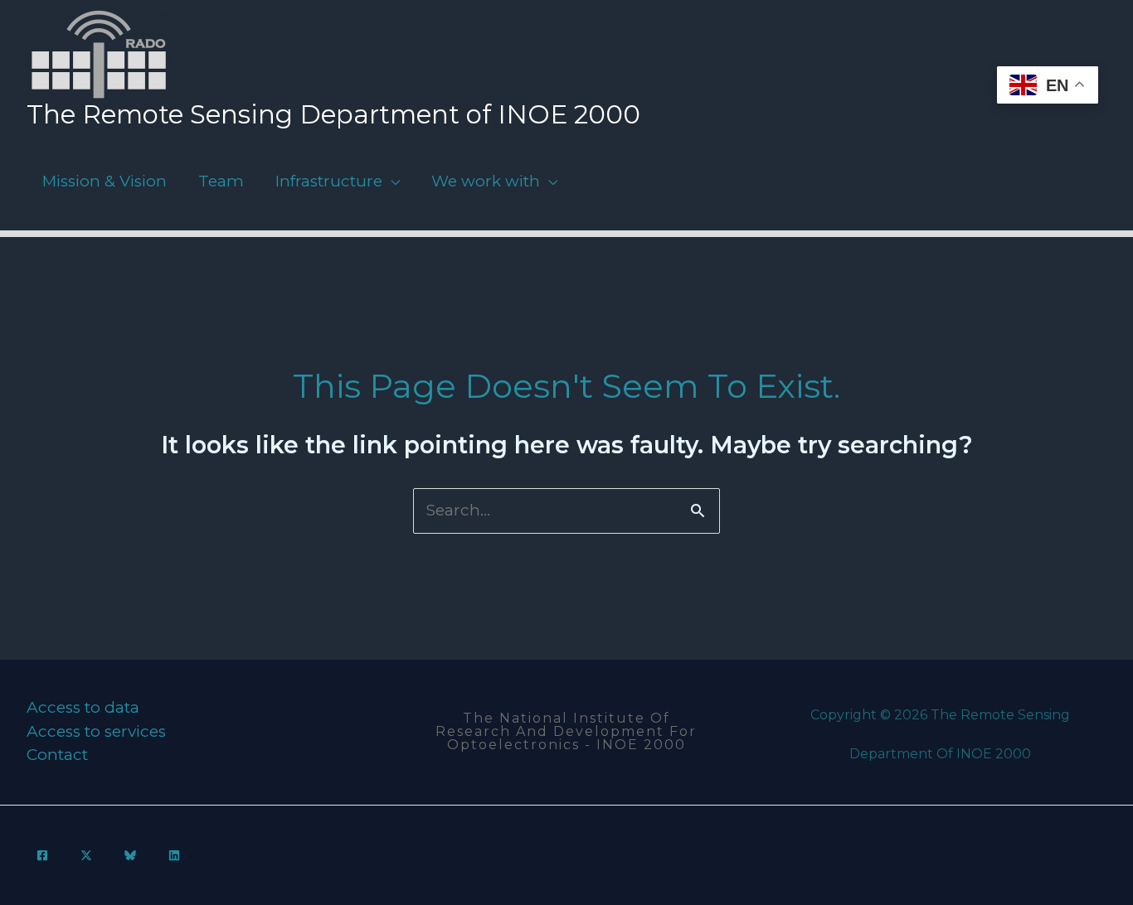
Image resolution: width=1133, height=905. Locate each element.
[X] (86, 855)
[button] (567, 732)
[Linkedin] (174, 855)
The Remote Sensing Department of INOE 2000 (333, 114)
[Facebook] (42, 855)
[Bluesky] (130, 855)
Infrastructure (328, 181)
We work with (485, 181)
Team (221, 181)
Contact (57, 754)
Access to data (83, 707)
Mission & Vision (104, 181)
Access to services (96, 731)
